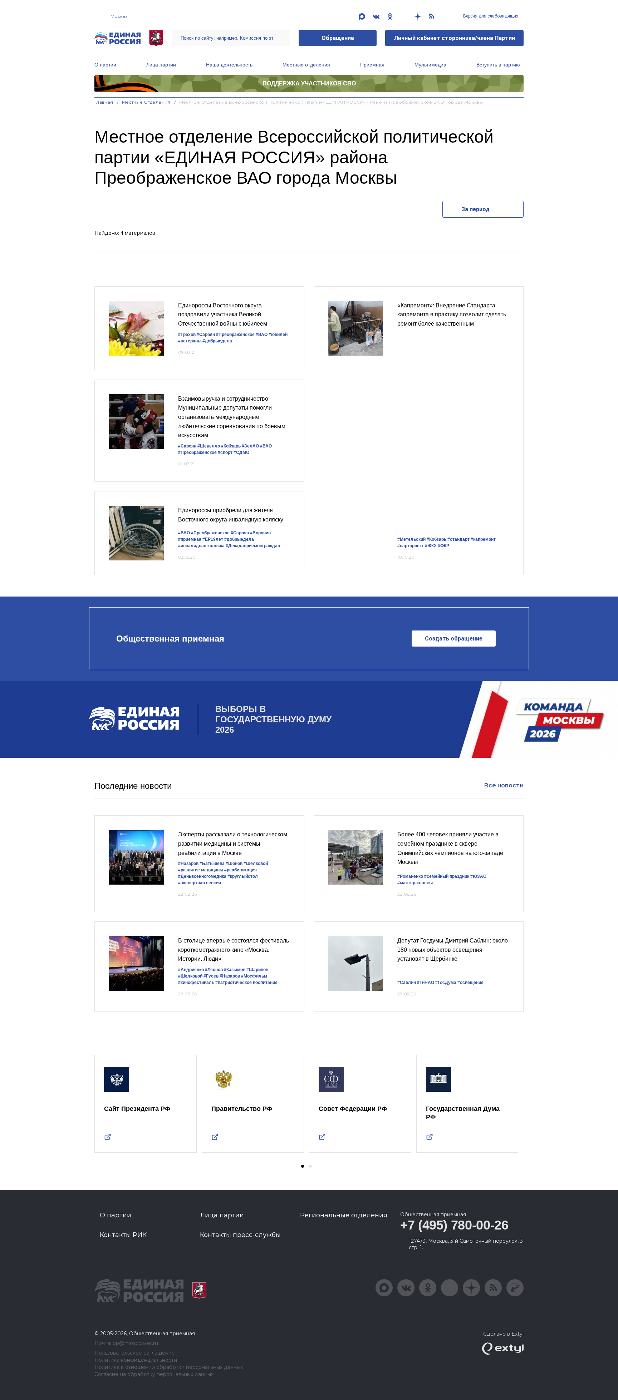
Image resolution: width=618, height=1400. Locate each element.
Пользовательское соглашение (134, 1353)
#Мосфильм (254, 976)
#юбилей (278, 334)
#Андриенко (191, 969)
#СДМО (241, 452)
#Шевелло (208, 446)
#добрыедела (217, 340)
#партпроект (410, 545)
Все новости (504, 785)
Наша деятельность (229, 65)
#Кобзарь (231, 446)
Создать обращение (453, 638)
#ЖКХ (431, 545)
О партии (105, 65)
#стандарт (458, 539)
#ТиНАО (425, 982)
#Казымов (234, 969)
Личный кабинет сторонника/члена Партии (454, 38)
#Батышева (212, 863)
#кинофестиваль (196, 982)
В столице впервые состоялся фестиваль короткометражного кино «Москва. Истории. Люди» (233, 950)
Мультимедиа (430, 65)
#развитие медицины (200, 869)
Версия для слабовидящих (490, 16)
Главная (103, 102)
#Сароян (206, 334)
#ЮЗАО (478, 876)
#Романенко (410, 876)
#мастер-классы (415, 882)
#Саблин (406, 982)
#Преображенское (235, 334)
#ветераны (189, 340)
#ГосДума (445, 982)
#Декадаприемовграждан (253, 545)
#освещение (470, 982)
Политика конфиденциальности (135, 1360)
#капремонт (483, 539)
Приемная (372, 65)
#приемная (189, 539)
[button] (302, 1166)
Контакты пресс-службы (240, 1235)
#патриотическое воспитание (246, 982)
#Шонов (234, 863)
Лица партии (161, 65)
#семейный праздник (446, 876)
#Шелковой (256, 863)
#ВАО (262, 334)
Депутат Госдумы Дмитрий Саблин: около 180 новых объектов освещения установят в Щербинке (452, 950)
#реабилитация (240, 869)
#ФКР (443, 545)
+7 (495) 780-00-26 (454, 1225)
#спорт (225, 452)
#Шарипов (257, 969)
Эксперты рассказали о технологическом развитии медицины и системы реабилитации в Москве (232, 843)
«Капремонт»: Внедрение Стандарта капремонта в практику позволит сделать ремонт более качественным (451, 314)
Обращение (338, 38)
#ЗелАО (250, 446)
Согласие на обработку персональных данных (154, 1374)
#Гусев (211, 976)
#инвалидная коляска (201, 545)
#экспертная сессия (199, 882)
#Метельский (411, 539)
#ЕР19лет (212, 539)
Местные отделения (306, 65)
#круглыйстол (242, 876)
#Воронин (260, 532)
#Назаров (188, 863)
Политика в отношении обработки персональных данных (168, 1367)
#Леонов (214, 969)
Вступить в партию (498, 65)
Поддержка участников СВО (309, 83)
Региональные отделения (343, 1215)
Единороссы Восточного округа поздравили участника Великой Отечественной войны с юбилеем (222, 314)
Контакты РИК (123, 1235)
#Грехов (187, 334)
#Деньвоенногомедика (202, 876)
